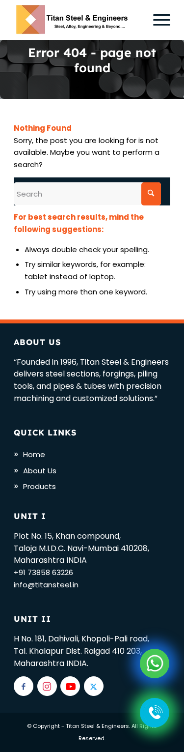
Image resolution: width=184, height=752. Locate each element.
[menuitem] (156, 19)
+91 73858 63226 (43, 572)
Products (39, 486)
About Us (39, 470)
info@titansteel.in (46, 584)
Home (34, 454)
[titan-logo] (76, 19)
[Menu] (156, 19)
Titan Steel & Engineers (97, 726)
